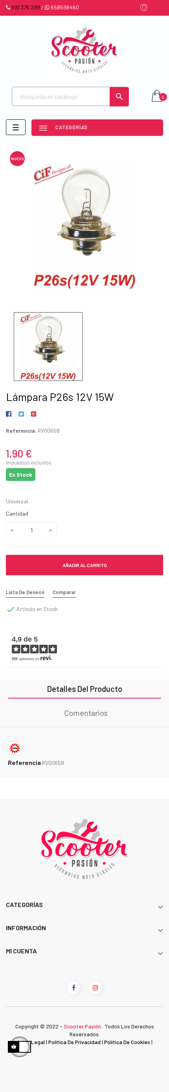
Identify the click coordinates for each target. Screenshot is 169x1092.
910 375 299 (25, 7)
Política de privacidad (74, 1042)
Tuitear (21, 414)
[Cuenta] (143, 8)
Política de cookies (127, 1042)
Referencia (24, 762)
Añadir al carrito (84, 565)
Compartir (10, 414)
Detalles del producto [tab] (84, 688)
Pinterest (33, 414)
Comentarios (86, 712)
